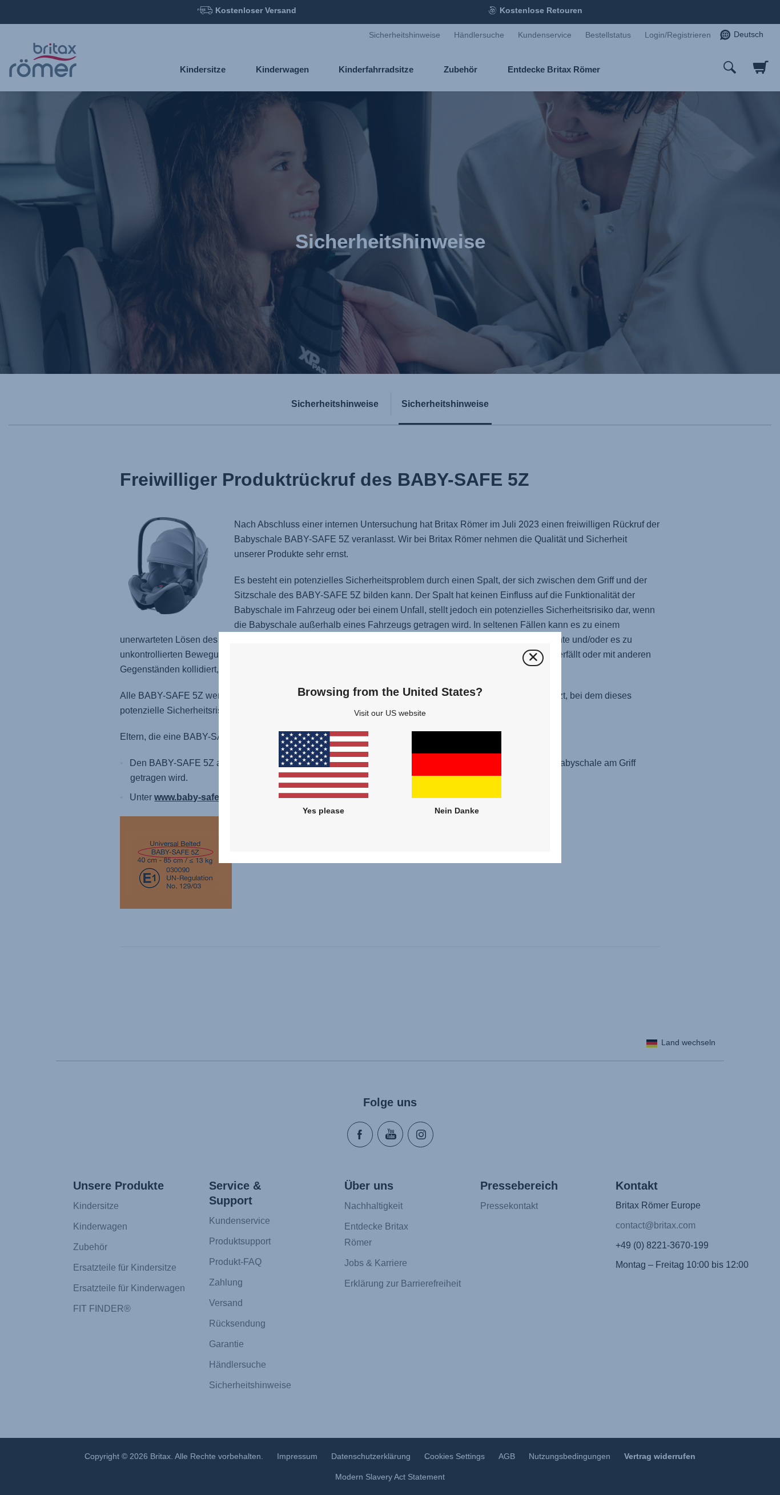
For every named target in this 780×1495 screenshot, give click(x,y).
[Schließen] (533, 658)
